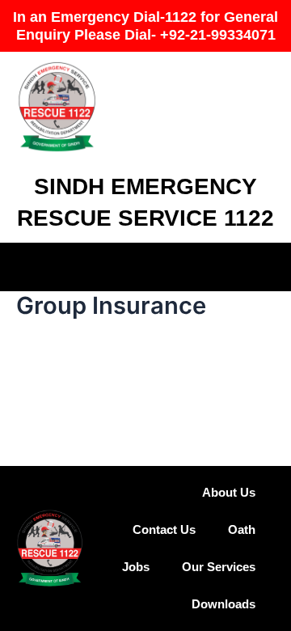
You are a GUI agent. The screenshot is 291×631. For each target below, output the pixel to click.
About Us (228, 492)
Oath (241, 529)
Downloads (223, 604)
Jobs (136, 567)
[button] (145, 264)
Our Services (218, 567)
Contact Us (164, 529)
